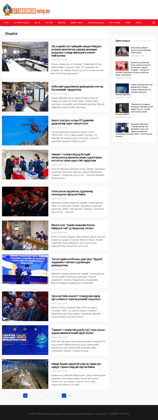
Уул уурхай (114, 23)
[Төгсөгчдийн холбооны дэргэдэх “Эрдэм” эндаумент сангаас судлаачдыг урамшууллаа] (25, 269)
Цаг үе (37, 23)
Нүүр (6, 23)
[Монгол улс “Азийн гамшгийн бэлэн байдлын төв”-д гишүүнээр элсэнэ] (25, 235)
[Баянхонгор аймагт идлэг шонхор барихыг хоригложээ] (122, 51)
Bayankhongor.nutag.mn (50, 414)
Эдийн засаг (76, 23)
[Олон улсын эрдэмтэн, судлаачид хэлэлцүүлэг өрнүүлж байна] (25, 201)
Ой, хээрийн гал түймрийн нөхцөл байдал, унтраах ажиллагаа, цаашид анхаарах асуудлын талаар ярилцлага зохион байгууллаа (76, 51)
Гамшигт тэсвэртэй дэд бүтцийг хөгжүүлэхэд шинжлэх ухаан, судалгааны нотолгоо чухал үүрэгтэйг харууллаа (76, 157)
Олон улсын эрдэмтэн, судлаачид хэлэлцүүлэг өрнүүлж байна (72, 193)
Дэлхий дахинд (96, 23)
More (138, 23)
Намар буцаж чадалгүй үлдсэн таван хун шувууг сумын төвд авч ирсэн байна (76, 365)
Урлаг (128, 23)
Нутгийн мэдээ (21, 23)
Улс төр (49, 23)
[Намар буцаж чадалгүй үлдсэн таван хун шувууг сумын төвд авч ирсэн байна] (25, 374)
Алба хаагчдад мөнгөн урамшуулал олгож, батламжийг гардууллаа (77, 88)
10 (58, 396)
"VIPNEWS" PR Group (119, 414)
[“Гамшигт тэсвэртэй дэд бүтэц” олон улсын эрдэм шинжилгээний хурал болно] (25, 340)
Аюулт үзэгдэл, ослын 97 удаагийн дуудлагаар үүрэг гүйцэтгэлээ (72, 122)
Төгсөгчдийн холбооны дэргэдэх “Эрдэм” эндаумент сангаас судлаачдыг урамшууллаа (77, 262)
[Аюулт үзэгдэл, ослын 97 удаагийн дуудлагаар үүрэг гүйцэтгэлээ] (25, 130)
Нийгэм (61, 23)
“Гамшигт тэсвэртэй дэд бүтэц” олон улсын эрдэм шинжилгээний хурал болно (78, 331)
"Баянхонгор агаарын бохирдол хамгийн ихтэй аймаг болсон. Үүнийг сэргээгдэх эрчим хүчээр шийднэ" (134, 109)
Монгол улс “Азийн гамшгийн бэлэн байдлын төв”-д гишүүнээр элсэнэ (72, 226)
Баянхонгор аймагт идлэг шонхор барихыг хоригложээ (141, 50)
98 (70, 396)
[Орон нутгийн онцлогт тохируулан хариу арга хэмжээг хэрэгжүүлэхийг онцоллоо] (25, 306)
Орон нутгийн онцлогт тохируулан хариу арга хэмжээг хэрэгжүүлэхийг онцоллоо (76, 297)
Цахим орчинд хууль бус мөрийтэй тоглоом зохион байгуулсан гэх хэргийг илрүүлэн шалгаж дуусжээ (134, 90)
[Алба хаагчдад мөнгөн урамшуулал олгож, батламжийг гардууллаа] (25, 97)
